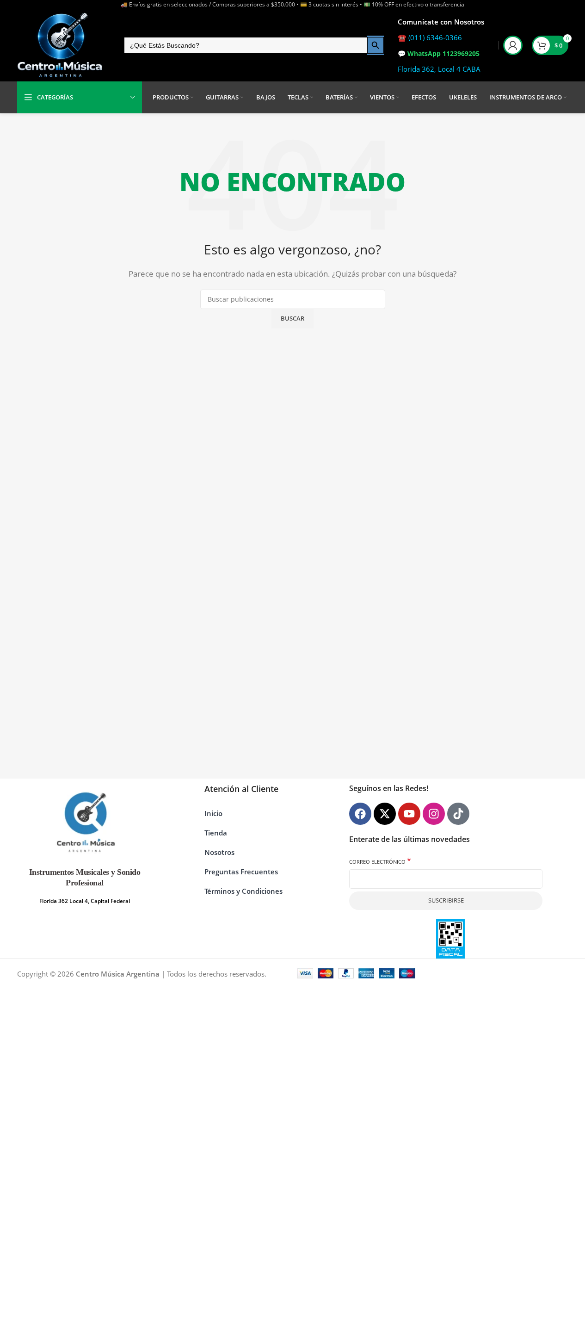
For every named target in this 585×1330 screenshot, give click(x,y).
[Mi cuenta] (513, 45)
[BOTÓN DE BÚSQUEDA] (375, 45)
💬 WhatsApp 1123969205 (439, 53)
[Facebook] (360, 814)
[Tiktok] (458, 814)
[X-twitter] (385, 814)
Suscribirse (446, 900)
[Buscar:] (245, 45)
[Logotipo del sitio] (60, 45)
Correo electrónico (380, 861)
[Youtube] (409, 814)
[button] (558, 1302)
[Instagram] (434, 814)
